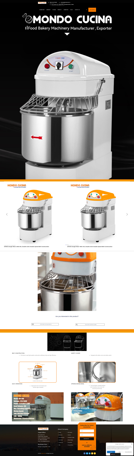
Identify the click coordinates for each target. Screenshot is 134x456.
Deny (120, 451)
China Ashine (70, 445)
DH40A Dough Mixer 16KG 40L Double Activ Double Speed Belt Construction (89, 246)
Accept (111, 451)
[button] (131, 444)
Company (48, 9)
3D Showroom (61, 437)
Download (70, 442)
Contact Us (77, 9)
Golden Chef (41, 9)
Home (60, 432)
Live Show (61, 440)
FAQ (59, 445)
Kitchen (54, 9)
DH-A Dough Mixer (12, 245)
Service (69, 435)
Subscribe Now (86, 438)
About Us (60, 435)
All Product (70, 432)
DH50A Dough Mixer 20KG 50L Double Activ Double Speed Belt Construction (26, 246)
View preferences (128, 451)
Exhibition (66, 9)
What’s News (70, 440)
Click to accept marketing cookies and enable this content (37, 407)
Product (59, 9)
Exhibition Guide (71, 437)
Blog (71, 9)
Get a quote (92, 9)
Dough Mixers (6, 245)
